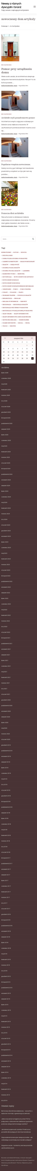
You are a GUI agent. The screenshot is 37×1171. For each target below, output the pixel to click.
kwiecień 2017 (6, 892)
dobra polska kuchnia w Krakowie (15, 258)
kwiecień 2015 (6, 1021)
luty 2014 (4, 1100)
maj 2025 (4, 446)
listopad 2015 (5, 982)
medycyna (21, 274)
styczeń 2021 (5, 694)
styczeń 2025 (5, 463)
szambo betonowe (9, 323)
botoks (16, 252)
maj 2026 (4, 384)
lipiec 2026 (4, 372)
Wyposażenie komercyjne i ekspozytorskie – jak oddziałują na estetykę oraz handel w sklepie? (17, 1139)
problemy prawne (9, 295)
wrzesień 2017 (6, 869)
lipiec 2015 (4, 1004)
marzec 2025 (5, 457)
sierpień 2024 (5, 485)
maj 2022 (4, 609)
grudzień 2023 (6, 530)
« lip (5, 338)
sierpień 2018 (5, 813)
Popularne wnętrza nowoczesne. (16, 164)
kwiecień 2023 (6, 559)
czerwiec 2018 (6, 824)
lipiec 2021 (4, 660)
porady (5, 292)
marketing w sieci (9, 274)
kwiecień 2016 (6, 959)
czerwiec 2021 (6, 666)
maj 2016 (4, 954)
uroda (27, 323)
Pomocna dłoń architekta (12, 213)
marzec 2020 (5, 734)
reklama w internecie (10, 301)
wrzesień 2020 (6, 711)
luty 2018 (4, 846)
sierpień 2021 (5, 655)
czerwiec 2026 (6, 378)
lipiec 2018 (4, 818)
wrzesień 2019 (6, 756)
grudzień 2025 (6, 412)
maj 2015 (4, 1016)
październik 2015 (6, 987)
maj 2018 (4, 829)
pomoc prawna (25, 289)
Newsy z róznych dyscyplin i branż (11, 5)
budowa (24, 252)
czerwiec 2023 (6, 547)
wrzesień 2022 (6, 587)
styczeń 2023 (5, 570)
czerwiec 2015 (6, 1010)
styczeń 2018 (5, 852)
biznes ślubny (6, 252)
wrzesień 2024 (6, 480)
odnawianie (7, 289)
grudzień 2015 (6, 976)
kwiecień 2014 (6, 1089)
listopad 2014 (5, 1049)
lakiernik (26, 270)
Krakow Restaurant (27, 261)
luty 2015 (4, 1033)
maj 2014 (4, 1083)
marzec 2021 (5, 683)
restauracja (7, 304)
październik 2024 (6, 474)
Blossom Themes (16, 1163)
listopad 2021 (5, 638)
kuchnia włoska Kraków (11, 270)
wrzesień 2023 (6, 536)
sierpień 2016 (5, 937)
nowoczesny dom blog (11, 280)
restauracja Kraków (20, 304)
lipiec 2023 (4, 542)
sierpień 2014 (5, 1066)
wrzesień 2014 (6, 1061)
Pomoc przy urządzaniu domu (16, 70)
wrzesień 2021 (6, 649)
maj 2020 (4, 728)
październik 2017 (6, 863)
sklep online (7, 313)
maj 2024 (4, 502)
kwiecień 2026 (6, 389)
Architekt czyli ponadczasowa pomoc (18, 117)
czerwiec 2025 (6, 440)
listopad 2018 (5, 801)
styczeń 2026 (5, 406)
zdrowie (13, 326)
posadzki (13, 292)
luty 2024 (4, 519)
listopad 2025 (5, 418)
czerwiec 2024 (6, 497)
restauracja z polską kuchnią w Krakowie (18, 310)
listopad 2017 (5, 858)
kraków (5, 264)
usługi (5, 326)
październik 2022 (6, 581)
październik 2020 (6, 705)
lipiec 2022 (4, 598)
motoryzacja (7, 277)
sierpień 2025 (5, 429)
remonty (23, 301)
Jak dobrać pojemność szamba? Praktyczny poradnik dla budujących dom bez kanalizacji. (16, 1131)
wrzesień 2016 (6, 931)
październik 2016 (6, 925)
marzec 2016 (5, 965)
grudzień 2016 (6, 914)
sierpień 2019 (5, 762)
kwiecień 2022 (6, 615)
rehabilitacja (7, 298)
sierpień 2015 (5, 999)
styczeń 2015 (5, 1038)
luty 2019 (4, 784)
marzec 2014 (5, 1095)
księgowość (15, 264)
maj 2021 (4, 671)
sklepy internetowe (21, 313)
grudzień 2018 (6, 796)
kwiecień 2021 (6, 677)
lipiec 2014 (4, 1072)
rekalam (17, 298)
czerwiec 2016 (6, 948)
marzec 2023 (5, 564)
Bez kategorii (6, 65)
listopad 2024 (5, 468)
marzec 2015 (5, 1027)
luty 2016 (4, 971)
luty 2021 (4, 688)
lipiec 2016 (4, 942)
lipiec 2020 (4, 722)
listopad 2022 (5, 576)
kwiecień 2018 (6, 835)
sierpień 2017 (5, 875)
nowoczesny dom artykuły (23, 277)
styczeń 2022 (5, 632)
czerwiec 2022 (6, 604)
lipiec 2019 (4, 767)
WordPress (4, 1165)
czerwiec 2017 (6, 886)
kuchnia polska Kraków (11, 267)
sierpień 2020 (5, 717)
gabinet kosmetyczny (10, 261)
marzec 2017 (5, 897)
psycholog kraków (24, 295)
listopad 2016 (5, 920)
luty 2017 (4, 903)
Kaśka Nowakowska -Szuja (9, 85)
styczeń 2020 (5, 739)
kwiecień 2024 (6, 508)
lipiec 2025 (4, 434)
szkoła (20, 323)
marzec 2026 (5, 395)
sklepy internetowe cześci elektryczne (17, 316)
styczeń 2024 (5, 525)
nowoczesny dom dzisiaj (11, 283)
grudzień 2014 (6, 1044)
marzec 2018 (5, 841)
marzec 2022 (5, 621)
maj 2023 (4, 553)
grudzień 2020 (6, 700)
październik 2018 (6, 807)
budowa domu (8, 255)
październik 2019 (6, 750)
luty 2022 (4, 626)
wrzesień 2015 (6, 993)
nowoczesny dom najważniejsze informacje (18, 286)
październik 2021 (6, 643)
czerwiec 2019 (6, 773)
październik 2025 (6, 423)
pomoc (15, 289)
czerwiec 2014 (6, 1078)
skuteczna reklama (10, 320)
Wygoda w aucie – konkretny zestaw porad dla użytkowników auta (16, 1147)
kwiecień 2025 (6, 451)
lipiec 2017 (4, 880)
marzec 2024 (5, 513)
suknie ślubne (24, 320)
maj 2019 (4, 779)
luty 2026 (4, 401)
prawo (21, 292)
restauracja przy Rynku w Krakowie (15, 307)
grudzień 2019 (6, 745)
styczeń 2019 (5, 790)
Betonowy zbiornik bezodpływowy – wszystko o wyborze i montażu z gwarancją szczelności (17, 1112)
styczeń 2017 (5, 908)
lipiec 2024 (4, 491)
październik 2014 (6, 1055)
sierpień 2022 (5, 592)
